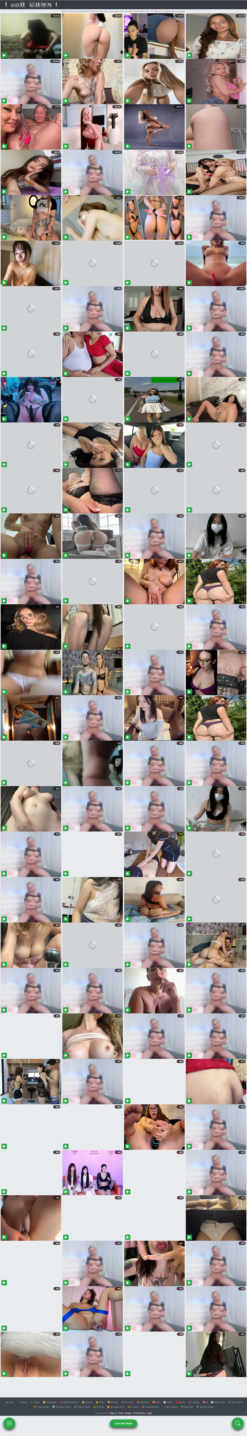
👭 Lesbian (193, 1402)
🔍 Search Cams (205, 1407)
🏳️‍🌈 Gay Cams (235, 1402)
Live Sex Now (123, 1423)
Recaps (128, 1413)
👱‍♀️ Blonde (112, 1402)
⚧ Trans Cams (41, 1407)
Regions (113, 1413)
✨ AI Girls (98, 1407)
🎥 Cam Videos (170, 1407)
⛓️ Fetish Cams (82, 1407)
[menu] (9, 1423)
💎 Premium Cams (61, 1407)
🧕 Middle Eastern (69, 1402)
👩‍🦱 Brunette (127, 1402)
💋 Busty (180, 1402)
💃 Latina (35, 1402)
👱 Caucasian (50, 1402)
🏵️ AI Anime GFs (115, 1407)
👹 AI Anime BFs (150, 1407)
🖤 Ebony (22, 1402)
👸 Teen (100, 1402)
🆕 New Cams (218, 1402)
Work (121, 1413)
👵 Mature (87, 1402)
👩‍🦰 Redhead (143, 1402)
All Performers (139, 1413)
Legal (149, 1413)
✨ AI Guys (133, 1407)
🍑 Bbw (156, 1402)
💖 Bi (205, 1402)
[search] (238, 1423)
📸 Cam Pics (187, 1407)
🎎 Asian (9, 1402)
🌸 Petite (168, 1402)
